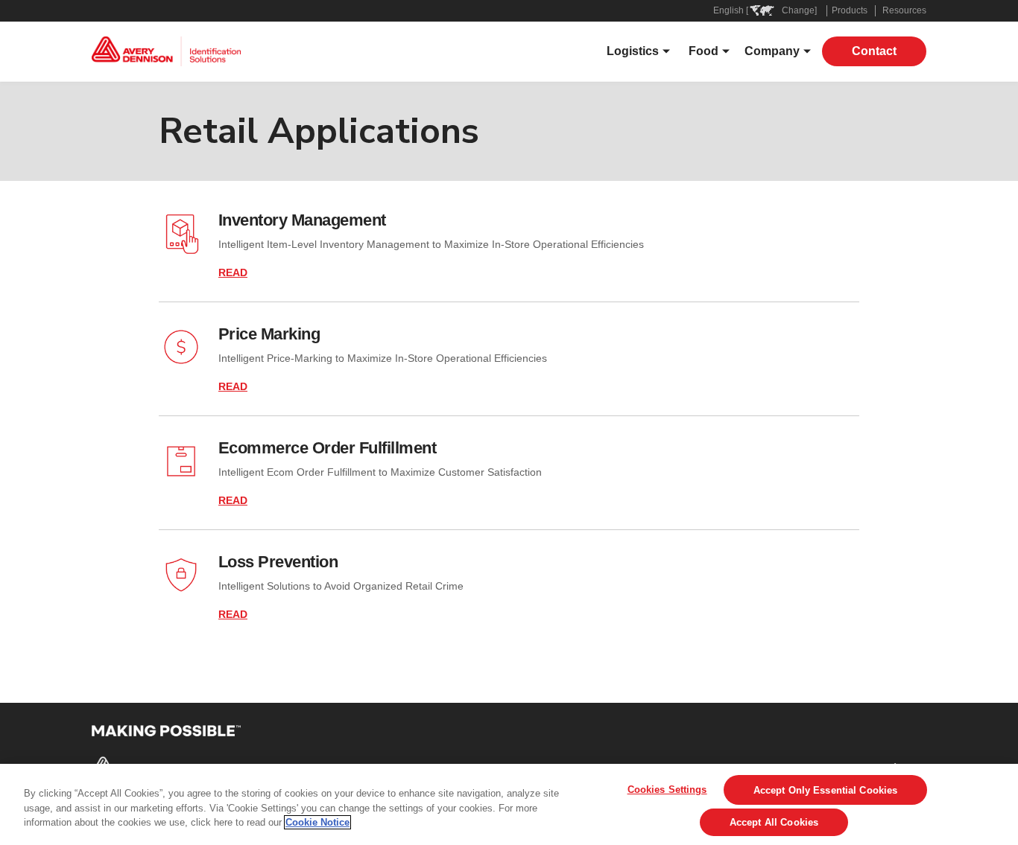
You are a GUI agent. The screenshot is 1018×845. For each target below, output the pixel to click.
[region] (509, 804)
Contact (874, 51)
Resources (904, 10)
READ (232, 272)
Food (703, 51)
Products (849, 10)
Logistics (633, 51)
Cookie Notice (317, 822)
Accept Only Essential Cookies (825, 790)
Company (772, 51)
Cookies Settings (667, 789)
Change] (799, 10)
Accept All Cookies (774, 822)
